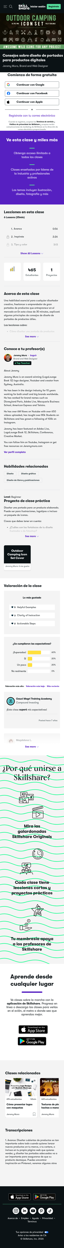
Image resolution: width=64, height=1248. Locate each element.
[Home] (24, 7)
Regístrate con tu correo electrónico (32, 115)
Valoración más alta (14, 686)
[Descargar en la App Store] (32, 1029)
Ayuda (35, 1218)
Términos (32, 1221)
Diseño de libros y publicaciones (23, 480)
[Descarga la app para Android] (44, 1197)
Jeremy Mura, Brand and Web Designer (25, 66)
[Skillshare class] (21, 1087)
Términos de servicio (44, 122)
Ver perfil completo (15, 452)
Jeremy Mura (25, 355)
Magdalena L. (24, 740)
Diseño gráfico (28, 473)
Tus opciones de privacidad (29, 1232)
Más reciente (52, 686)
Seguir (33, 355)
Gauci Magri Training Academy (34, 698)
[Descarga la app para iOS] (20, 1197)
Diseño (10, 473)
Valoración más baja (35, 686)
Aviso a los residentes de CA (32, 1235)
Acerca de (13, 1218)
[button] (5, 7)
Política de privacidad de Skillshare (25, 124)
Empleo (25, 1218)
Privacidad (47, 1218)
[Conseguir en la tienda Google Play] (32, 1041)
